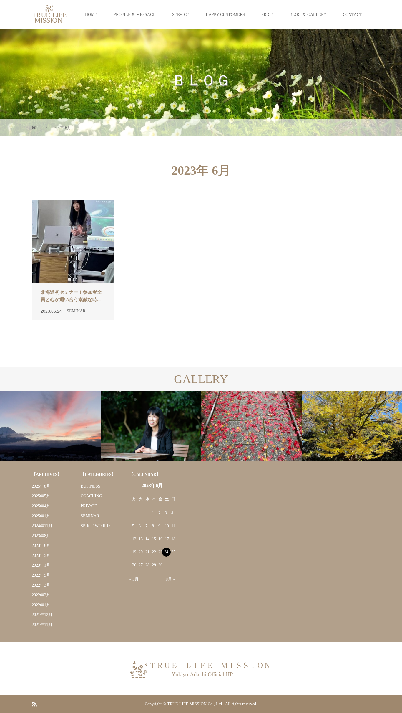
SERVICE (180, 14)
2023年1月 (41, 565)
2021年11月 (42, 625)
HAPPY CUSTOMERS (225, 14)
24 (166, 552)
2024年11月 (42, 526)
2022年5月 (41, 575)
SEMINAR (90, 516)
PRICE (267, 14)
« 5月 (134, 579)
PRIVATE (89, 506)
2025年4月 (41, 506)
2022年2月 (41, 595)
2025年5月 (41, 496)
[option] (50, 426)
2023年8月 (41, 536)
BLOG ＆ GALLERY (308, 14)
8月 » (170, 579)
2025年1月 (41, 516)
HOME (91, 14)
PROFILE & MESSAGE (135, 14)
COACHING (91, 496)
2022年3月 (41, 585)
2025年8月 (41, 486)
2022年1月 (41, 605)
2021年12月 (42, 615)
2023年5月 (41, 555)
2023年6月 (41, 545)
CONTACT (352, 14)
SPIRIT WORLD (95, 526)
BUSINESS (90, 486)
